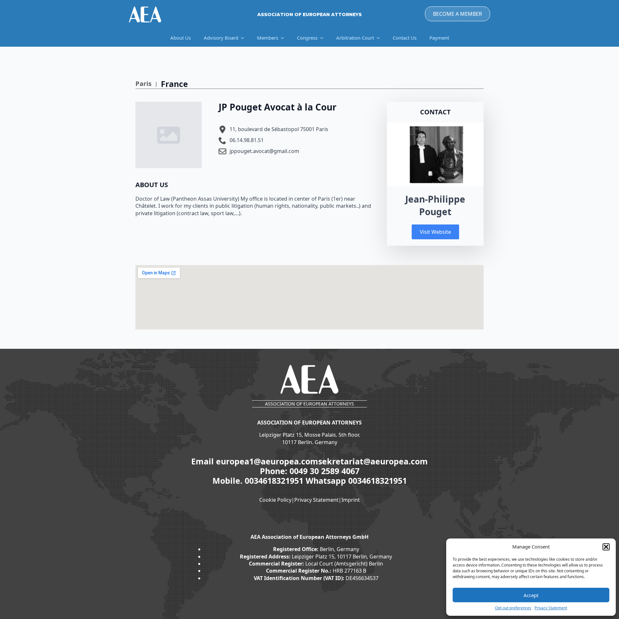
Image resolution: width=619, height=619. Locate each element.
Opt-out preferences (513, 608)
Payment (439, 37)
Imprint (350, 499)
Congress (307, 37)
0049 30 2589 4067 (324, 470)
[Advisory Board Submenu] (244, 38)
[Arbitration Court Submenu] (380, 38)
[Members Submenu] (284, 38)
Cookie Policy (275, 499)
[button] (606, 547)
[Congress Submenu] (324, 38)
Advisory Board (221, 37)
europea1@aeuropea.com (267, 461)
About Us (180, 37)
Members (267, 37)
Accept (531, 595)
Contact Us (405, 37)
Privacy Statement (551, 608)
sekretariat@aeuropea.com (373, 461)
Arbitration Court (355, 37)
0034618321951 (275, 480)
